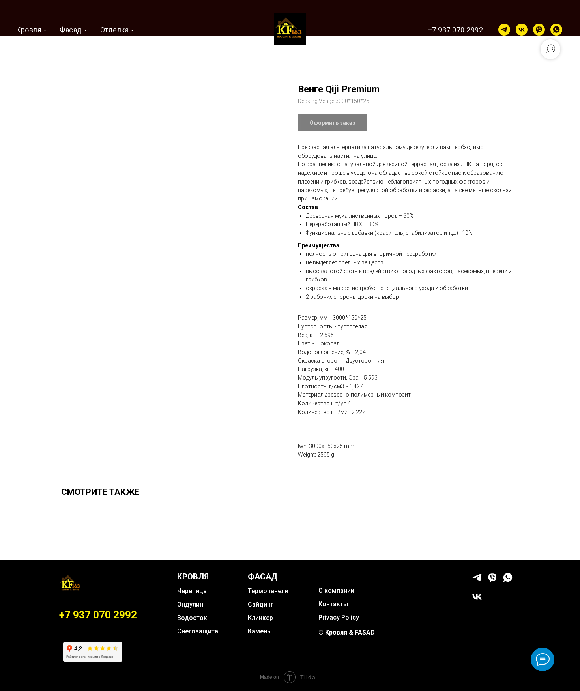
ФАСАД (262, 576)
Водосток (192, 618)
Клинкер (260, 618)
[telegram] (504, 30)
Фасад (71, 30)
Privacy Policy (338, 617)
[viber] (539, 30)
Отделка (114, 30)
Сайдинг (260, 604)
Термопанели (268, 591)
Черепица (192, 591)
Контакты (333, 604)
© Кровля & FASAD (346, 632)
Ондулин (190, 604)
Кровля (28, 30)
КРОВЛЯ (193, 576)
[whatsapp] (556, 30)
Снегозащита (197, 631)
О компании (336, 590)
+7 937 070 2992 (455, 30)
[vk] (522, 30)
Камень (259, 631)
